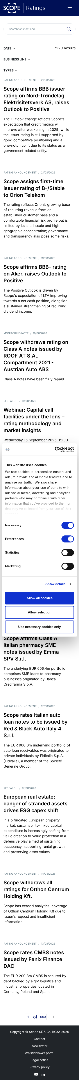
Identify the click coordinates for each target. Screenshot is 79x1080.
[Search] (69, 29)
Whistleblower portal (39, 1053)
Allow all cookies (39, 598)
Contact (39, 1039)
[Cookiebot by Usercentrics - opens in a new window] (56, 449)
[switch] (67, 538)
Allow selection (39, 612)
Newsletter (39, 1046)
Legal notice (39, 1060)
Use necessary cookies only (39, 627)
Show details (55, 584)
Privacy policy (39, 1067)
